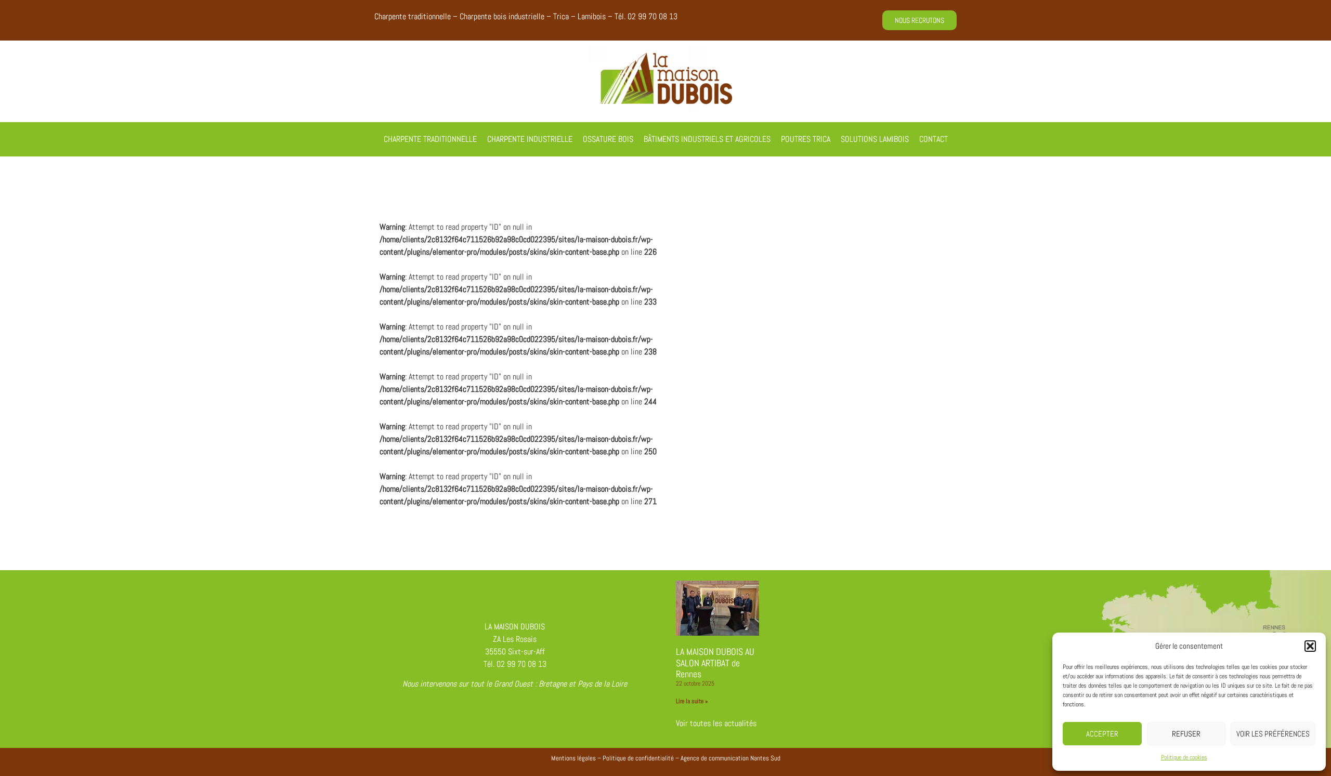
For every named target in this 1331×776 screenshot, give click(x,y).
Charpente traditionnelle (430, 139)
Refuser (1186, 734)
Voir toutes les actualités (716, 723)
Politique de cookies (1184, 757)
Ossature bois (608, 139)
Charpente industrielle (529, 139)
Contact (933, 139)
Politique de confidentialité (638, 758)
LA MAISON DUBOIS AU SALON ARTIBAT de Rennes (715, 663)
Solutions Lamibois (875, 139)
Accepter (1102, 734)
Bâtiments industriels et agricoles (707, 139)
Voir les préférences (1273, 734)
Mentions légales (573, 758)
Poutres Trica (805, 139)
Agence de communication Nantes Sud (730, 758)
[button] (1310, 646)
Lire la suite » (692, 701)
